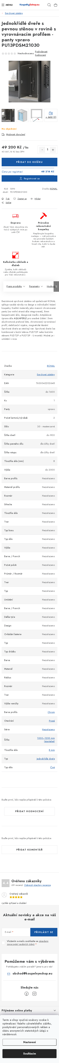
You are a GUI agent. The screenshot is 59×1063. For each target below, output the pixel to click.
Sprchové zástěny (46, 374)
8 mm (52, 750)
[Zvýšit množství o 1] (53, 150)
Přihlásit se (43, 932)
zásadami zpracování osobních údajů (28, 943)
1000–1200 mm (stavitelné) (46, 739)
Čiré (52, 767)
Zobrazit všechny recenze (37, 885)
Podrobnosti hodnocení (41, 53)
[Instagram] (34, 994)
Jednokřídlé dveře (46, 758)
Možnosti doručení (15, 134)
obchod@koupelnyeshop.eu (32, 973)
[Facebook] (27, 994)
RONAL (54, 188)
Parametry (34, 286)
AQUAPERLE (20, 318)
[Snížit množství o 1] (42, 150)
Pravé (52, 720)
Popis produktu (14, 286)
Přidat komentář (29, 849)
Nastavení (29, 1042)
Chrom (51, 712)
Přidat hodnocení (29, 811)
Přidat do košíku (29, 162)
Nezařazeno (48, 729)
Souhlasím (29, 1053)
